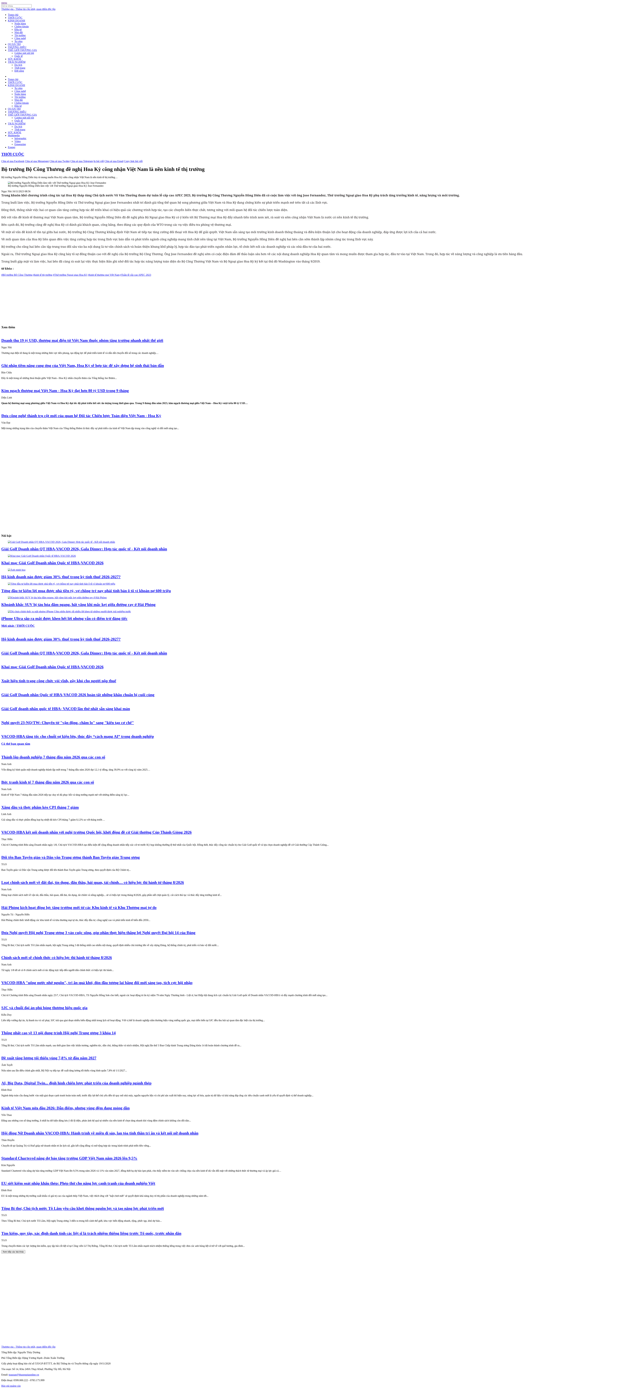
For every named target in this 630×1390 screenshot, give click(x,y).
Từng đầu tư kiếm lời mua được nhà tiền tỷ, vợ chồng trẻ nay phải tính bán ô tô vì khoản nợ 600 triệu (86, 591)
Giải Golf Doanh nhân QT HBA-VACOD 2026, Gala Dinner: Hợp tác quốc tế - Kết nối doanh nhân (84, 549)
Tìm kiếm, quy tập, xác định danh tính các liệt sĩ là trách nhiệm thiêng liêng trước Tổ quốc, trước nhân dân (91, 1233)
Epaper (11, 147)
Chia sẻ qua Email (114, 161)
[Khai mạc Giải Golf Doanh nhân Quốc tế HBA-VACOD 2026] (42, 555)
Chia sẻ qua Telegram (81, 161)
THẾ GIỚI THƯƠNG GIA (22, 50)
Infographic (20, 138)
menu (4, 2)
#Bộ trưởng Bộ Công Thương (16, 274)
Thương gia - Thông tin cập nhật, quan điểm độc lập (28, 9)
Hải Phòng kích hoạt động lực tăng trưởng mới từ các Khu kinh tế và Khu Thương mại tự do (79, 907)
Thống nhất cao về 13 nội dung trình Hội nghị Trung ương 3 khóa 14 (58, 1033)
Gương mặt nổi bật (24, 53)
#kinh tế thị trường (42, 274)
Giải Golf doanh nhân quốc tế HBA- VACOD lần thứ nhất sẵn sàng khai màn (65, 709)
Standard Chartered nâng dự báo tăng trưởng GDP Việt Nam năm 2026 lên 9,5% (69, 1158)
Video (17, 141)
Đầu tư (18, 29)
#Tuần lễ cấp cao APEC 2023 (135, 274)
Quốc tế (18, 56)
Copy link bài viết (133, 161)
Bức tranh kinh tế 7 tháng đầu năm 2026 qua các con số (47, 782)
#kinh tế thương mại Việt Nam (104, 274)
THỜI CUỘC (15, 17)
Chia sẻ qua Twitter (60, 161)
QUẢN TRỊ (14, 44)
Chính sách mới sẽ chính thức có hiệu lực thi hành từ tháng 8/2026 (56, 957)
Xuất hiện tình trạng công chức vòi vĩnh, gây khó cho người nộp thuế (58, 681)
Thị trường (20, 35)
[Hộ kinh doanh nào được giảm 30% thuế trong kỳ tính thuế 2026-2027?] (16, 569)
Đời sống (19, 70)
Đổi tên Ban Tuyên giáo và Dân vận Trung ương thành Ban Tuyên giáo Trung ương (70, 857)
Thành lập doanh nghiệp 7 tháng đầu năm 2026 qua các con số (53, 757)
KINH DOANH (16, 20)
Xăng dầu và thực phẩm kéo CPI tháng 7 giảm (40, 807)
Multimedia (14, 135)
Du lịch (18, 64)
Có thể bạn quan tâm (15, 743)
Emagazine (20, 144)
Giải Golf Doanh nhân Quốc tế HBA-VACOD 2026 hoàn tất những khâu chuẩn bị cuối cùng (77, 695)
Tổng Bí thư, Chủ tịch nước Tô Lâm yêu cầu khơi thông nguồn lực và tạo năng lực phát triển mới (82, 1208)
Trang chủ (13, 14)
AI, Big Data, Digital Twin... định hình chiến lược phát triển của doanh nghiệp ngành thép (76, 1083)
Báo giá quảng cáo (11, 1385)
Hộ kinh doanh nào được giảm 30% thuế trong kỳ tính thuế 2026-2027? (61, 577)
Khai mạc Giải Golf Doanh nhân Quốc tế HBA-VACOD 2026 (52, 563)
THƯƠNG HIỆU (17, 47)
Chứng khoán (21, 26)
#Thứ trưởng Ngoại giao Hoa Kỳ (70, 274)
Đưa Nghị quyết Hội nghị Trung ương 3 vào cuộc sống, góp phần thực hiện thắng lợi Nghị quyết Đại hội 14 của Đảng (98, 932)
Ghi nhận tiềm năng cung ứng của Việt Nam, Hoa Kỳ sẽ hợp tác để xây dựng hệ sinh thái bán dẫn (82, 365)
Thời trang (19, 67)
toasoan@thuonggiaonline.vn (24, 1374)
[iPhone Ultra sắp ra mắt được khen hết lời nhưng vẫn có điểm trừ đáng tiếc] (69, 611)
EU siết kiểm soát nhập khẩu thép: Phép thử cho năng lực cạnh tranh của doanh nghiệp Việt (78, 1183)
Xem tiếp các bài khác (13, 1252)
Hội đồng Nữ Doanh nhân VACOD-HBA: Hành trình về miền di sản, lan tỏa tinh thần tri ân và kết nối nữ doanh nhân (99, 1133)
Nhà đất (18, 32)
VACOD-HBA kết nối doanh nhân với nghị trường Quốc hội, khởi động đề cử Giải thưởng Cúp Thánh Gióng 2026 (96, 832)
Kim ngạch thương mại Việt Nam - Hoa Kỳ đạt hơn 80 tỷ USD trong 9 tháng (65, 390)
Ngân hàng (20, 23)
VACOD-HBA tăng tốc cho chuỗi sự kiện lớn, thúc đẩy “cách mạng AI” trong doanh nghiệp (77, 736)
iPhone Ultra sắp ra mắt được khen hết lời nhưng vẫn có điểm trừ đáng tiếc (64, 618)
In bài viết (99, 161)
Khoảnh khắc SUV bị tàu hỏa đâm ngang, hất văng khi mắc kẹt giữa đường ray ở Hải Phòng (78, 604)
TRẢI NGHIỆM (16, 62)
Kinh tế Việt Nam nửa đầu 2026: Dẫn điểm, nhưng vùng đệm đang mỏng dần (65, 1108)
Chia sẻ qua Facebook (12, 161)
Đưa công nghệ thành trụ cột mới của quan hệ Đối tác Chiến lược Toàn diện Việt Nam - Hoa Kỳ (81, 416)
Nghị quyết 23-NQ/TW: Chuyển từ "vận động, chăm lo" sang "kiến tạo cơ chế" (67, 723)
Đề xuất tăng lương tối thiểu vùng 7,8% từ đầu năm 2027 (48, 1058)
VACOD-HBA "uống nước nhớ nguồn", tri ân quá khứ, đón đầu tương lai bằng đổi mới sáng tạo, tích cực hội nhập (96, 983)
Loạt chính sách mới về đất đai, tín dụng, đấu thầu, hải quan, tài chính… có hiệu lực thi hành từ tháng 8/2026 (92, 882)
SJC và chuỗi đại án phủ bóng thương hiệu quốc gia (44, 1008)
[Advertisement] (99, 299)
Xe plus (18, 41)
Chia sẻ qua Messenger (37, 161)
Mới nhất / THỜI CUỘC (18, 625)
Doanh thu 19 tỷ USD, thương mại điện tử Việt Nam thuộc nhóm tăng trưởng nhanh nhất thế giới (82, 340)
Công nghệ (20, 38)
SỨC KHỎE (14, 59)
